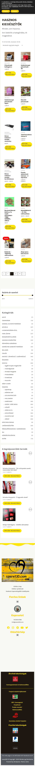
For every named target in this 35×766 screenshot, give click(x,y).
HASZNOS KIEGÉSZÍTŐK (9, 340)
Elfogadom (5, 11)
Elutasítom (14, 11)
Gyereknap (8, 389)
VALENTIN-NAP (9, 416)
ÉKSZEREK (5, 360)
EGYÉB (4, 438)
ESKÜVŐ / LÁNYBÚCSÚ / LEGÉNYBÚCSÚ (14, 356)
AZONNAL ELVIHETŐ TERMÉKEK (11, 324)
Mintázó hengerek (10, 371)
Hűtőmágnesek (9, 368)
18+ (3, 432)
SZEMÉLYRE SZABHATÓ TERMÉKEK (12, 347)
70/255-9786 (18, 619)
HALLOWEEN (9, 398)
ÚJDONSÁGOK (6, 320)
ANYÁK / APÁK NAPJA (11, 404)
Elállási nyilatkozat (17, 589)
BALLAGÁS (5, 350)
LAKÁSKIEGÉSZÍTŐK (8, 425)
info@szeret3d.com (17, 622)
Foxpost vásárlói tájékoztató (17, 691)
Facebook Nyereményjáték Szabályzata (17, 591)
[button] (17, 601)
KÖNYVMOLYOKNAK (8, 422)
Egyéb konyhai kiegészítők (13, 366)
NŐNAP (7, 419)
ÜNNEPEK (5, 387)
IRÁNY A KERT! (6, 383)
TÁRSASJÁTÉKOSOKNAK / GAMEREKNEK (14, 429)
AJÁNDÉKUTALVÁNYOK (8, 435)
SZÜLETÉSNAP (9, 413)
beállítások (15, 6)
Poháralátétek (9, 374)
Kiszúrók (8, 380)
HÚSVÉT (7, 407)
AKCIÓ (4, 317)
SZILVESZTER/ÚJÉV (10, 395)
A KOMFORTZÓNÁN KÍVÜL (9, 330)
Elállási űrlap (17, 586)
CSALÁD (4, 353)
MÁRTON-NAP (9, 392)
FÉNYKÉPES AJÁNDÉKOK (9, 343)
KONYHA (4, 363)
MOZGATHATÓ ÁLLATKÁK (9, 337)
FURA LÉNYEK (6, 333)
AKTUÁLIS (5, 327)
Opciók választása (12, 476)
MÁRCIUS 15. (9, 410)
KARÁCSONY (8, 401)
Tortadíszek (8, 377)
